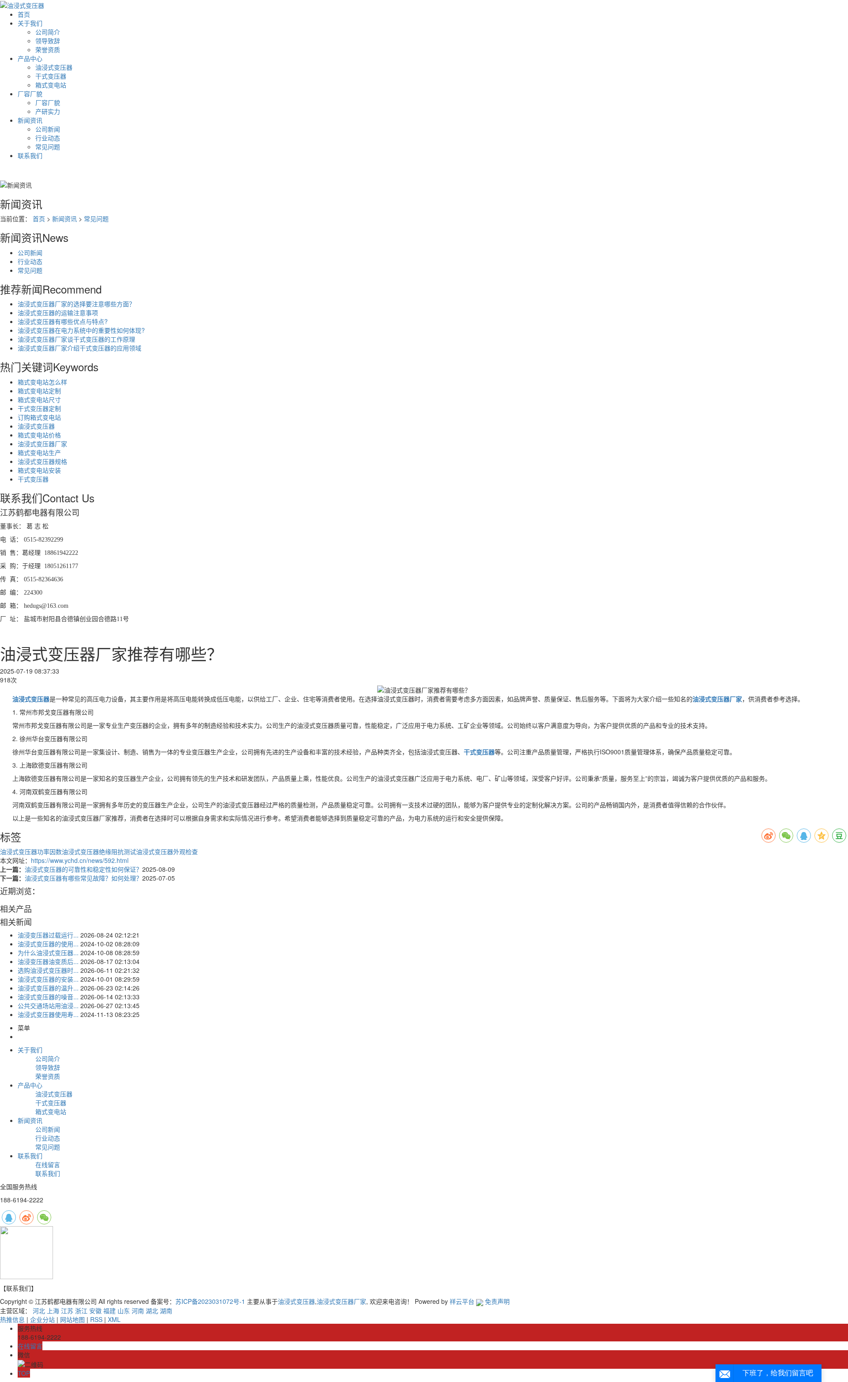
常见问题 (47, 146)
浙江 (81, 1310)
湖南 (166, 1310)
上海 (53, 1310)
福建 (109, 1310)
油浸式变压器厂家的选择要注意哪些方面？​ (76, 303)
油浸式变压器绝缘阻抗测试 (99, 851)
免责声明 (497, 1301)
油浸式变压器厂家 (42, 443)
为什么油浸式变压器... (48, 952)
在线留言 (47, 1164)
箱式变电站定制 (39, 390)
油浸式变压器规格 (42, 461)
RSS (96, 1319)
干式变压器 (50, 76)
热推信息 (12, 1319)
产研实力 (47, 111)
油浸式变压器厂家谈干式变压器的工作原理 (76, 339)
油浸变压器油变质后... (48, 961)
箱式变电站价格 (39, 434)
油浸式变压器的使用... (48, 943)
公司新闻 (47, 128)
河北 (39, 1310)
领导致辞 (47, 40)
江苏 (67, 1310)
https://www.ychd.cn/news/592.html (80, 860)
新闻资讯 (30, 120)
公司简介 (47, 31)
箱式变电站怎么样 (42, 381)
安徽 (95, 1310)
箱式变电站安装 (39, 470)
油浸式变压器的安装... (48, 979)
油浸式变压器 (53, 67)
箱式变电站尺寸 (39, 399)
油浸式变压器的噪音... (48, 996)
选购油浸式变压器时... (48, 970)
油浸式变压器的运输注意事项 (58, 312)
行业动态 (47, 137)
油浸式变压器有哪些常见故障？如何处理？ (83, 878)
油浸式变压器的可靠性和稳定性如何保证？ (83, 869)
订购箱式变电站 (39, 417)
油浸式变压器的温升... (48, 987)
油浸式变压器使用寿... (48, 1014)
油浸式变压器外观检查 (167, 851)
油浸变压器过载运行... (48, 934)
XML (114, 1319)
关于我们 (30, 23)
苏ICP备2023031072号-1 (210, 1301)
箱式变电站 (50, 84)
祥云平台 (462, 1301)
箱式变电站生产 (39, 452)
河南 (138, 1310)
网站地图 (72, 1319)
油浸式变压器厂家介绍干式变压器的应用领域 (79, 347)
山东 (123, 1310)
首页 (24, 14)
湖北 (152, 1310)
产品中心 (30, 58)
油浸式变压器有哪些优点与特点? (63, 321)
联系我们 (30, 155)
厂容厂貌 (30, 93)
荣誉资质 (47, 49)
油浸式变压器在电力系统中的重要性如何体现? (81, 330)
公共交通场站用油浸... (48, 1005)
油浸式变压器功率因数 (31, 851)
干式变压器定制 (39, 408)
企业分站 (42, 1319)
